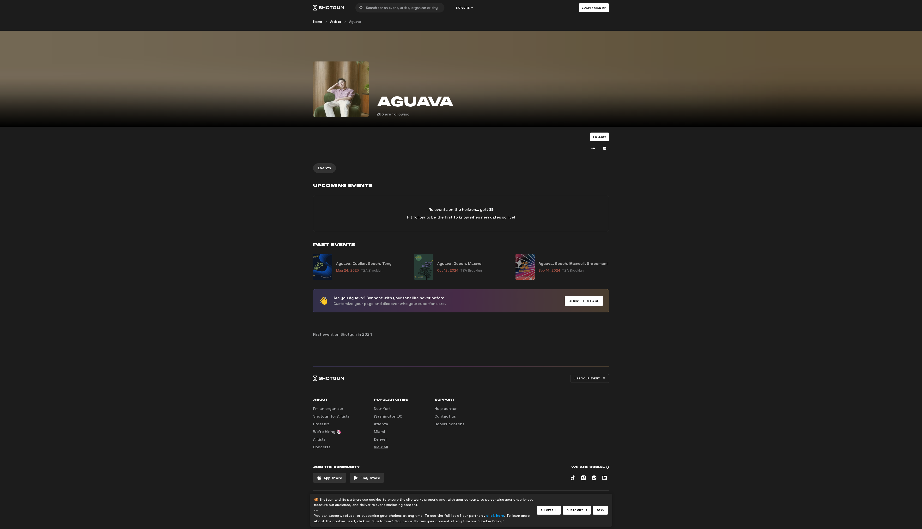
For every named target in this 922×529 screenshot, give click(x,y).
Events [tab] (324, 167)
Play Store (370, 478)
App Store (333, 478)
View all (381, 447)
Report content (449, 423)
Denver (380, 439)
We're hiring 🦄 (327, 431)
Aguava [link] (355, 21)
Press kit (321, 423)
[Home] (328, 8)
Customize (575, 510)
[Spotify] (604, 148)
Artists (335, 21)
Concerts (321, 447)
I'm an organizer (328, 408)
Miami (379, 431)
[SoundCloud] (593, 148)
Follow (599, 137)
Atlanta (381, 423)
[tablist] (461, 168)
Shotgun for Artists (331, 416)
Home (317, 21)
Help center (446, 408)
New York (382, 408)
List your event (587, 378)
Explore (463, 8)
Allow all (549, 510)
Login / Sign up (594, 8)
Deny (600, 510)
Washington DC (388, 416)
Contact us (445, 416)
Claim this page (584, 301)
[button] (599, 137)
